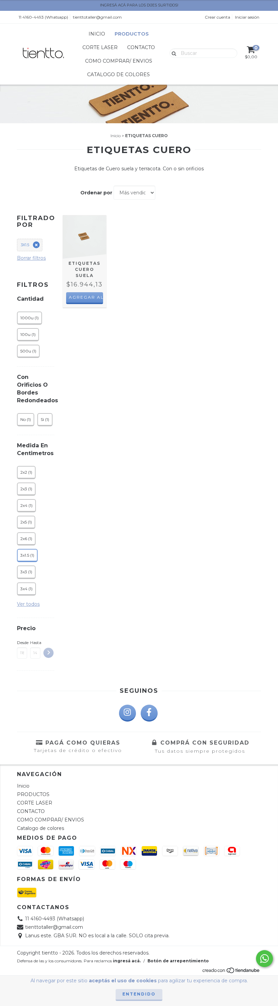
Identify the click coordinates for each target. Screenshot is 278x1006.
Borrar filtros (31, 258)
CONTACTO (141, 47)
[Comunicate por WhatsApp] (264, 958)
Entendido (139, 994)
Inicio (96, 34)
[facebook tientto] (149, 713)
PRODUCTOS (132, 34)
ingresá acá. (127, 960)
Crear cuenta (217, 17)
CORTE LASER (100, 47)
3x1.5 (25, 244)
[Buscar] (172, 53)
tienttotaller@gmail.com (97, 17)
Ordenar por (96, 193)
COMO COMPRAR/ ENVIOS (118, 61)
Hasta (35, 642)
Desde (22, 642)
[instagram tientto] (127, 713)
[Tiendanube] (231, 972)
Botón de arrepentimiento (178, 960)
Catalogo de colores (118, 74)
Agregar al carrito (86, 297)
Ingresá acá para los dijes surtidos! (139, 5)
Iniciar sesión (247, 17)
